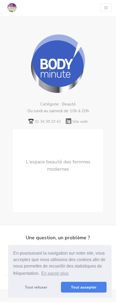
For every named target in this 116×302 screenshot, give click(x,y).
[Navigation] (106, 7)
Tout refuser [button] (36, 287)
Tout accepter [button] (83, 287)
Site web (80, 121)
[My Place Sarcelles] (12, 7)
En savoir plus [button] (55, 273)
